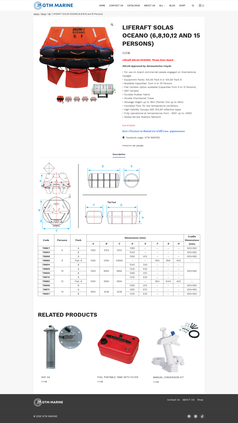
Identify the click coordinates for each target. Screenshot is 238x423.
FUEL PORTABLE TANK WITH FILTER (117, 377)
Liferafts (139, 146)
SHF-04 (45, 377)
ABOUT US (149, 5)
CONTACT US (116, 5)
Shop (182, 5)
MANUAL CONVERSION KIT (168, 377)
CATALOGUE (133, 5)
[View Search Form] (193, 5)
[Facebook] (189, 416)
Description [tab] (119, 154)
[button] (112, 24)
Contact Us (173, 399)
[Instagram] (195, 416)
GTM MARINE (49, 416)
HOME (102, 5)
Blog (172, 5)
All (134, 146)
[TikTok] (202, 416)
